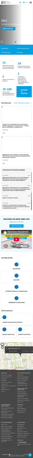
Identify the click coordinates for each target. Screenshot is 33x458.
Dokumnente (4, 384)
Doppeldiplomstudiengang (7, 414)
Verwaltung (4, 378)
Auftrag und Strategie (6, 375)
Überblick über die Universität (8, 385)
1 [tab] (15, 42)
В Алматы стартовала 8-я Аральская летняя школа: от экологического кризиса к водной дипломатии (16, 206)
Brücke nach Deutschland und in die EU (7, 408)
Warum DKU (20, 375)
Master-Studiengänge (22, 378)
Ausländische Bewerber (6, 436)
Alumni (3, 391)
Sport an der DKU (21, 437)
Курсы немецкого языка (10, 198)
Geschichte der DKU (6, 377)
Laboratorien (20, 402)
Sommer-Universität (22, 380)
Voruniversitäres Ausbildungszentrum (22, 382)
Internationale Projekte (6, 417)
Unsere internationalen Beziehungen (6, 411)
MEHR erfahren (8, 28)
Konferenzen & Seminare (23, 400)
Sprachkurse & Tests (22, 385)
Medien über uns (5, 389)
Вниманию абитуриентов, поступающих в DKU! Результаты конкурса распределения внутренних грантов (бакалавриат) (16, 189)
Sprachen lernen (21, 428)
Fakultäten (3, 380)
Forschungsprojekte (22, 393)
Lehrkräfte (19, 407)
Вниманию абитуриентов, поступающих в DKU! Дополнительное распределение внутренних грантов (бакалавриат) (15, 179)
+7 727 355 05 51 (21, 442)
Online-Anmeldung (6, 434)
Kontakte (3, 387)
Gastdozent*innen (21, 410)
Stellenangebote (21, 412)
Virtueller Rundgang (6, 438)
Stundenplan (20, 426)
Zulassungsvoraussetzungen (8, 433)
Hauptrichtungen (21, 391)
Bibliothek (19, 430)
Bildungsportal (20, 424)
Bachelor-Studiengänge (23, 377)
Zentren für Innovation (22, 398)
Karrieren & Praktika (22, 431)
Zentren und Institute (6, 382)
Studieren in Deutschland (23, 433)
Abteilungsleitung (21, 408)
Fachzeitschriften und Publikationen (22, 395)
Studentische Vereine (22, 435)
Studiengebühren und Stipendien (6, 440)
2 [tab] (17, 42)
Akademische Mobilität (6, 416)
